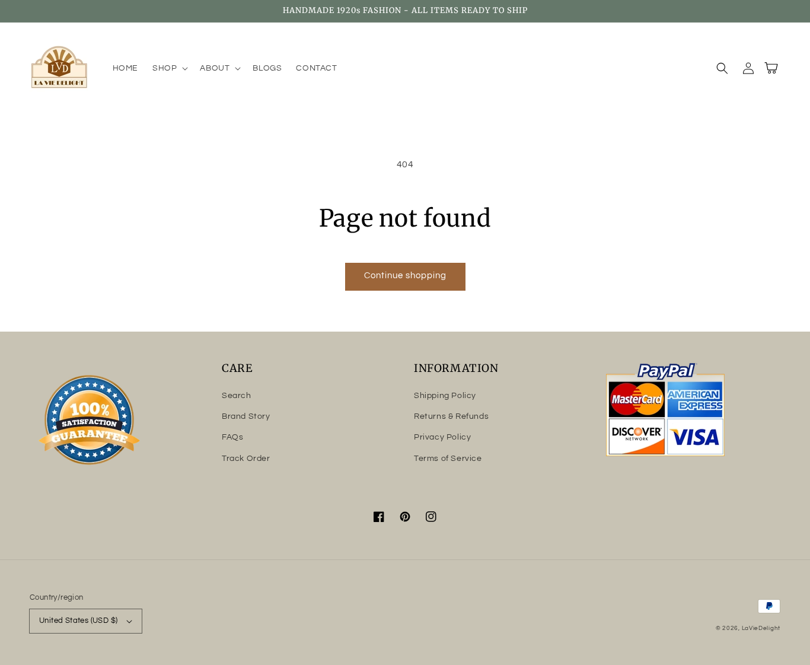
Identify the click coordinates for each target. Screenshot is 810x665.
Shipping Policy (445, 396)
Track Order (246, 458)
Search (236, 396)
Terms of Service (448, 458)
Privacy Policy (442, 437)
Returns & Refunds (451, 416)
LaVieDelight (761, 628)
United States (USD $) (78, 620)
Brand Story (246, 416)
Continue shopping (405, 275)
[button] (169, 68)
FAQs (232, 437)
